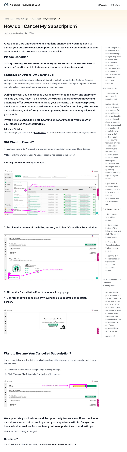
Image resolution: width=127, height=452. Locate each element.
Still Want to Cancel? (111, 209)
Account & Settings (19, 19)
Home (6, 19)
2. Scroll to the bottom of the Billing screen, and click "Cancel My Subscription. (113, 231)
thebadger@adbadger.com (63, 444)
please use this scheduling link (27, 123)
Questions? (110, 336)
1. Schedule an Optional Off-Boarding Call (111, 96)
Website (103, 5)
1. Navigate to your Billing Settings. (111, 217)
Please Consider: (110, 88)
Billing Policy (40, 132)
